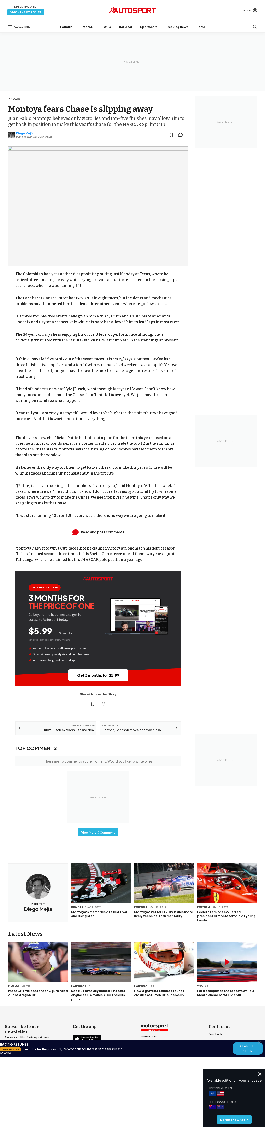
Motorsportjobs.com (155, 1043)
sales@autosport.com (223, 1067)
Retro (200, 27)
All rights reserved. (152, 1099)
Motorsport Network (124, 1099)
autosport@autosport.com (227, 1047)
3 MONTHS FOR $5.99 (26, 12)
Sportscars (148, 27)
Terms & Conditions (109, 1094)
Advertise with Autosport (225, 1054)
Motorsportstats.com (155, 1056)
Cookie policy (134, 1094)
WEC (107, 27)
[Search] (255, 27)
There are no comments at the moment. (98, 761)
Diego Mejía (25, 133)
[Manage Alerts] (103, 704)
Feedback (215, 1034)
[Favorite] (171, 135)
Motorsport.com (152, 1049)
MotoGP (89, 27)
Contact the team (220, 1060)
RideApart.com (151, 1063)
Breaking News (177, 27)
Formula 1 (67, 27)
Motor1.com (149, 1036)
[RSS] (112, 1075)
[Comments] (182, 135)
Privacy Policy (156, 1094)
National (125, 27)
